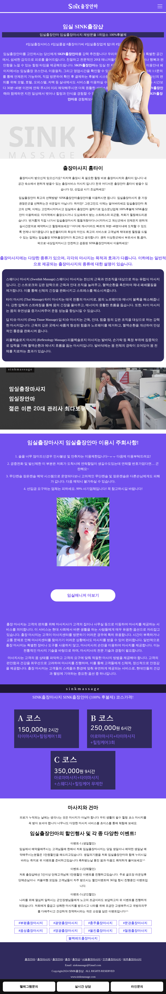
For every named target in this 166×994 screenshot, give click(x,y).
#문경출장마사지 (135, 923)
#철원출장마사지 (135, 930)
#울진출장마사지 (100, 930)
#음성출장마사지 (31, 930)
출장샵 (76, 959)
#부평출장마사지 (31, 923)
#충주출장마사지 (100, 923)
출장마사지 (43, 959)
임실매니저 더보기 (83, 595)
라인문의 (137, 986)
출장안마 (30, 959)
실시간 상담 (83, 986)
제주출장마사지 (132, 959)
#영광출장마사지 (65, 930)
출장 (67, 959)
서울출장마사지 (91, 959)
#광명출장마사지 (65, 923)
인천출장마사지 (112, 959)
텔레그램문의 (29, 986)
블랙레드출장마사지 (83, 938)
